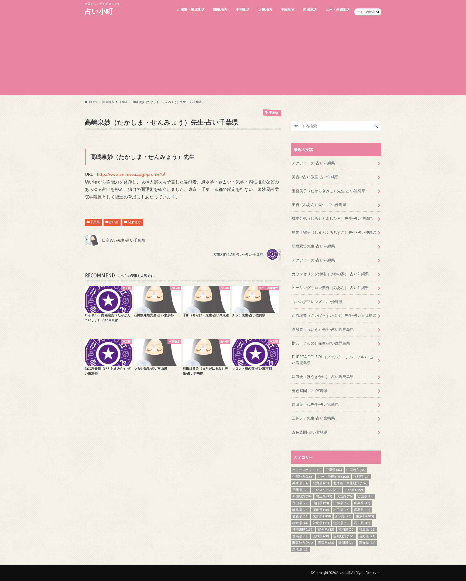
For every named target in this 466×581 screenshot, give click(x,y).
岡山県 (321, 510)
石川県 (362, 523)
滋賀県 (341, 523)
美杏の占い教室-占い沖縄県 (315, 176)
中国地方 (288, 9)
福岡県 (346, 529)
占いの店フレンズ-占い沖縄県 (317, 301)
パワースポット (306, 470)
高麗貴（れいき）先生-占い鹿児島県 (323, 329)
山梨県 (362, 503)
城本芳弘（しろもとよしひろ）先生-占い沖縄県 (332, 218)
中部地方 (243, 9)
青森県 (326, 543)
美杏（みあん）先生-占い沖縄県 (319, 204)
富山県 (300, 503)
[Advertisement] (233, 57)
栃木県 (300, 523)
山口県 (321, 503)
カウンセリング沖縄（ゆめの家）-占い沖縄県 (330, 273)
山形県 (341, 503)
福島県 (367, 529)
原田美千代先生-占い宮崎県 (315, 404)
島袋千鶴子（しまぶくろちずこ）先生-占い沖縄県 (334, 232)
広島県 (362, 510)
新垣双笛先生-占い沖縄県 (313, 246)
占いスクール (327, 490)
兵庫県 (300, 483)
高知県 (367, 543)
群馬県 (300, 536)
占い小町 (99, 11)
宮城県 (365, 496)
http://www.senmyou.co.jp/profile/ (129, 174)
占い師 (114, 222)
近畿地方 (265, 9)
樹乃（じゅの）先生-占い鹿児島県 (321, 343)
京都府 (361, 477)
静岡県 (346, 543)
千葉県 (95, 222)
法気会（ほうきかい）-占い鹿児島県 (323, 376)
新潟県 (343, 516)
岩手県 (341, 510)
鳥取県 (300, 549)
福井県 (326, 529)
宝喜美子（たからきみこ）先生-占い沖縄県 (328, 190)
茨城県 (321, 536)
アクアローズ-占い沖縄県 (313, 163)
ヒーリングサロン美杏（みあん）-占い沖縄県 (330, 287)
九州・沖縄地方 (337, 9)
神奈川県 (303, 529)
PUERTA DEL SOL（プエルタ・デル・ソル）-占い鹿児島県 (333, 360)
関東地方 (220, 9)
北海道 (321, 483)
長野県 (367, 536)
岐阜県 (300, 510)
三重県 (334, 470)
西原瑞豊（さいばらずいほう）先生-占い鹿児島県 (334, 315)
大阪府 (345, 496)
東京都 (365, 516)
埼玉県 (324, 496)
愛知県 (322, 516)
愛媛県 (300, 516)
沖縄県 (321, 523)
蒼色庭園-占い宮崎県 (309, 390)
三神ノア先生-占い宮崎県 (313, 418)
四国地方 (310, 9)
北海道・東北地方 (191, 9)
